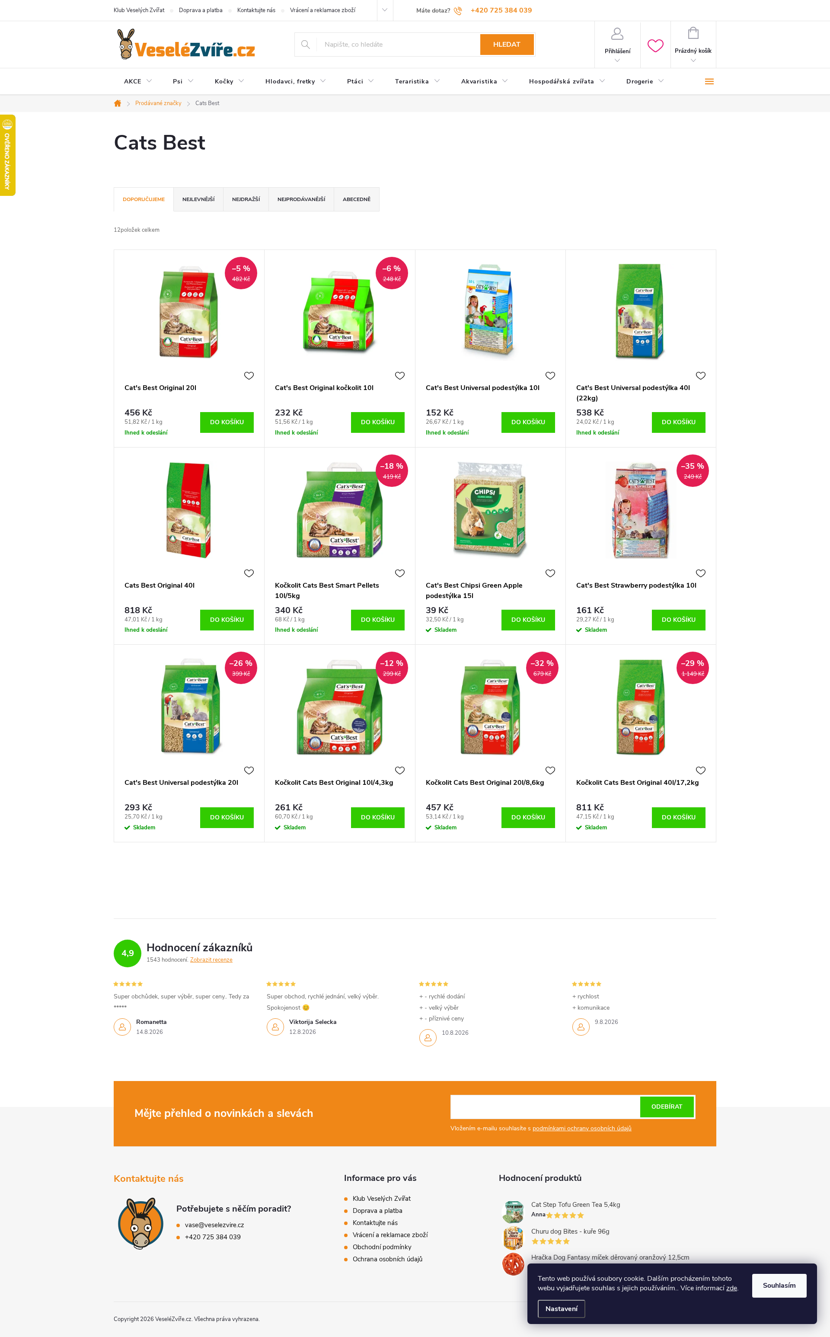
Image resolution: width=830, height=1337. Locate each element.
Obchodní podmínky (382, 1247)
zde (731, 1288)
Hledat (506, 44)
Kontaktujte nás (256, 10)
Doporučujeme (144, 199)
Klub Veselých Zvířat (139, 10)
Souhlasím (779, 1285)
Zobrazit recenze (211, 960)
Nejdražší (246, 199)
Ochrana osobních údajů (387, 1259)
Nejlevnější (198, 199)
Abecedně (356, 199)
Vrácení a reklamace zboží (322, 10)
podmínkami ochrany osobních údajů (582, 1128)
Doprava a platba (201, 10)
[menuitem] (138, 81)
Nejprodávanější (301, 199)
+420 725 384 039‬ (213, 1237)
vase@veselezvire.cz (214, 1225)
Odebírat (667, 1107)
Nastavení (562, 1309)
